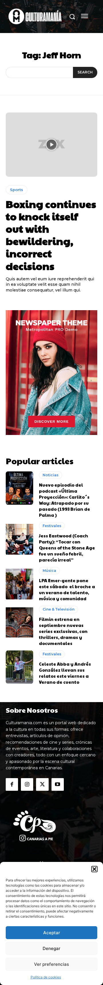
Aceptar (51, 932)
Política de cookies (46, 977)
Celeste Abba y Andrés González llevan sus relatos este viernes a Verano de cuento (65, 673)
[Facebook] (12, 784)
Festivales (52, 526)
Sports (16, 189)
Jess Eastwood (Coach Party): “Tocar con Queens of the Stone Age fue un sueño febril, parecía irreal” (67, 548)
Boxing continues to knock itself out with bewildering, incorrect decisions (51, 235)
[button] (94, 869)
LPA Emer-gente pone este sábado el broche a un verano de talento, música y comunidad (67, 589)
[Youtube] (58, 784)
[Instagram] (27, 784)
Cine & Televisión (58, 609)
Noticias (50, 475)
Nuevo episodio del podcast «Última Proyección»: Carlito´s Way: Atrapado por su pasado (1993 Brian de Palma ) (64, 500)
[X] (42, 784)
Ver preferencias (51, 964)
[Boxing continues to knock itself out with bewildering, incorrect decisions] (51, 144)
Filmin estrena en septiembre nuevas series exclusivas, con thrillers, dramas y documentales (63, 631)
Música (49, 570)
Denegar (51, 948)
